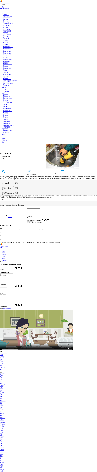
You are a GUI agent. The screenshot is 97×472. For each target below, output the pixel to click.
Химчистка (3, 258)
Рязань (1, 442)
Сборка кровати (5, 90)
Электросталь (2, 469)
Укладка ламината (5, 105)
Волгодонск (1, 386)
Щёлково (1, 468)
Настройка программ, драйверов (7, 108)
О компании (3, 134)
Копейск (1, 406)
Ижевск (1, 397)
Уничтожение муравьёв (6, 120)
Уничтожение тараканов (6, 121)
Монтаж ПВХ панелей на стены (7, 102)
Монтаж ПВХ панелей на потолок (7, 101)
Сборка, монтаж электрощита (7, 77)
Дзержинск (1, 393)
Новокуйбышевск (2, 425)
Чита (1, 467)
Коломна (1, 405)
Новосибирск (2, 363)
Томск (1, 457)
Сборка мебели (4, 87)
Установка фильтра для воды (7, 71)
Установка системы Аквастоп (7, 65)
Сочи (1, 451)
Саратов (1, 445)
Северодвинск (2, 449)
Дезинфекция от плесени (6, 126)
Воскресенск (2, 389)
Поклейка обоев (5, 103)
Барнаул (1, 379)
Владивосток (2, 385)
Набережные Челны (2, 418)
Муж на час (3, 13)
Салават (1, 443)
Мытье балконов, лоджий (6, 96)
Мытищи (1, 417)
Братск (1, 382)
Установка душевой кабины (7, 51)
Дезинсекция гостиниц (6, 129)
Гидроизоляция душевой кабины (7, 16)
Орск (1, 433)
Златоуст (1, 396)
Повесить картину (5, 19)
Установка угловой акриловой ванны (8, 47)
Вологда (1, 387)
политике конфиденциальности (7, 289)
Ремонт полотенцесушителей (7, 41)
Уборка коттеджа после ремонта (7, 98)
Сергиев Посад (2, 447)
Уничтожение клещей (6, 114)
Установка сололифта (6, 67)
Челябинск (1, 465)
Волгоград (1, 355)
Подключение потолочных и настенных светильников (10, 80)
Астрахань (1, 376)
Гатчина (1, 390)
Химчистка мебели (5, 113)
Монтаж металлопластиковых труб (7, 34)
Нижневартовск (2, 421)
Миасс (1, 414)
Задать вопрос (2, 269)
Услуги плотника (5, 21)
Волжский (1, 388)
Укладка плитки (5, 106)
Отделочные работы (4, 140)
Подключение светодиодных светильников (9, 81)
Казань (1, 358)
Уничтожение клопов (6, 116)
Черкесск (1, 466)
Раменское (1, 440)
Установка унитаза (5, 70)
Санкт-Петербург (2, 367)
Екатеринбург (2, 356)
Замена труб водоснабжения (7, 31)
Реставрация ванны (5, 44)
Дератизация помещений (5, 131)
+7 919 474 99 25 (10, 217)
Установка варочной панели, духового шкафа (9, 22)
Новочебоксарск (2, 424)
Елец (1, 395)
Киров (1, 404)
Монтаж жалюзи (5, 27)
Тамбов (1, 455)
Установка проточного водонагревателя (8, 50)
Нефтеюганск (2, 420)
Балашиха (1, 354)
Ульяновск (1, 461)
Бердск (1, 380)
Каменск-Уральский (2, 401)
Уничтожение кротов (6, 132)
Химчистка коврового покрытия (7, 111)
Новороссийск (2, 427)
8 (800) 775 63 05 (2, 8)
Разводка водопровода (6, 38)
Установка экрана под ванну (7, 48)
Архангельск (2, 374)
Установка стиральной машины (7, 68)
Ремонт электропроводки (6, 76)
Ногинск (1, 423)
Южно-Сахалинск (2, 470)
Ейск (1, 394)
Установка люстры (5, 78)
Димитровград (2, 391)
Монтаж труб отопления (6, 35)
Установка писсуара (5, 62)
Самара (1, 366)
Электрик (3, 73)
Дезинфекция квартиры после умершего (8, 125)
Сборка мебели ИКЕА (6, 91)
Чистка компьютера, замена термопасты (8, 109)
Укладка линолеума (5, 104)
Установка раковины (6, 63)
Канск (1, 403)
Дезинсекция (3, 259)
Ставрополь (1, 452)
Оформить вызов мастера (4, 287)
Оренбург (1, 432)
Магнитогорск (2, 413)
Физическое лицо (29, 216)
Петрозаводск (2, 436)
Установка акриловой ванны (7, 46)
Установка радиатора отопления (7, 59)
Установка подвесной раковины (7, 64)
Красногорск (2, 360)
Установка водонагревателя (6, 49)
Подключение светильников (7, 79)
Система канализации (6, 33)
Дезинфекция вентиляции (6, 123)
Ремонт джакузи (5, 40)
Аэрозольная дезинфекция (6, 122)
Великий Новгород (2, 384)
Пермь (1, 435)
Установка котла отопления (6, 61)
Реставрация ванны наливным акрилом (8, 45)
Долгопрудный (2, 357)
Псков (1, 438)
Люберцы (1, 361)
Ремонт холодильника (6, 85)
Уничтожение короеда (6, 118)
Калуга (1, 400)
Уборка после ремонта (6, 97)
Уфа (0, 460)
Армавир (1, 375)
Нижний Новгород (2, 362)
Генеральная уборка (5, 94)
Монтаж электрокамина (6, 25)
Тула (0, 458)
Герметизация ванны (6, 15)
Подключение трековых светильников (8, 82)
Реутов (1, 365)
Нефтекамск (1, 419)
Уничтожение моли (5, 115)
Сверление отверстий (6, 20)
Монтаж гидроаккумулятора (7, 58)
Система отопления (5, 32)
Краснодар (1, 409)
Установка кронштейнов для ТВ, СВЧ (8, 23)
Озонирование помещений (6, 127)
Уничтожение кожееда (6, 117)
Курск (1, 411)
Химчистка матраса (5, 112)
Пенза (1, 434)
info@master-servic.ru (7, 8)
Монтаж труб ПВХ (5, 36)
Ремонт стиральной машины (7, 84)
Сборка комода (5, 89)
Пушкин (1, 439)
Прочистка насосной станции (7, 37)
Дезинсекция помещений (5, 128)
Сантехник (3, 252)
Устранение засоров (5, 72)
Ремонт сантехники (5, 39)
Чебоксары (1, 464)
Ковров (1, 408)
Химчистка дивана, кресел (6, 110)
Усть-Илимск (2, 462)
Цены (2, 6)
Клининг (3, 93)
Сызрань (1, 454)
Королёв (1, 359)
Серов (1, 448)
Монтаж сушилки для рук (6, 17)
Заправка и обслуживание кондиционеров (8, 86)
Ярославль (1, 471)
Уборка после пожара (6, 99)
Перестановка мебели (6, 18)
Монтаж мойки (5, 55)
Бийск (1, 381)
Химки (1, 369)
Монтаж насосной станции (6, 57)
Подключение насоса (6, 56)
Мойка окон (4, 95)
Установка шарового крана (6, 69)
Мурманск (1, 416)
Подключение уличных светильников (8, 83)
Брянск (1, 383)
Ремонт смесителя (5, 42)
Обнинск (1, 429)
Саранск (1, 444)
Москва (1, 415)
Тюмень (1, 459)
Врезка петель (5, 14)
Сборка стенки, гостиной (6, 88)
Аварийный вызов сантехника (7, 29)
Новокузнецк (2, 426)
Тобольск (1, 456)
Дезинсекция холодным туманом (7, 130)
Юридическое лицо (29, 217)
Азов (1, 377)
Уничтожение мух (5, 119)
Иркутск (1, 398)
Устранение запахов (5, 100)
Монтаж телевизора (5, 24)
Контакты (3, 7)
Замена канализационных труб (7, 30)
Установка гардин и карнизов (7, 26)
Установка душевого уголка (7, 52)
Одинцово (1, 430)
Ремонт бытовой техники (5, 255)
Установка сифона (5, 66)
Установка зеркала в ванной (7, 54)
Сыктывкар (1, 453)
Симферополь (2, 450)
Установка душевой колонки (7, 53)
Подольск (1, 364)
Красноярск (1, 410)
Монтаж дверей (4, 256)
